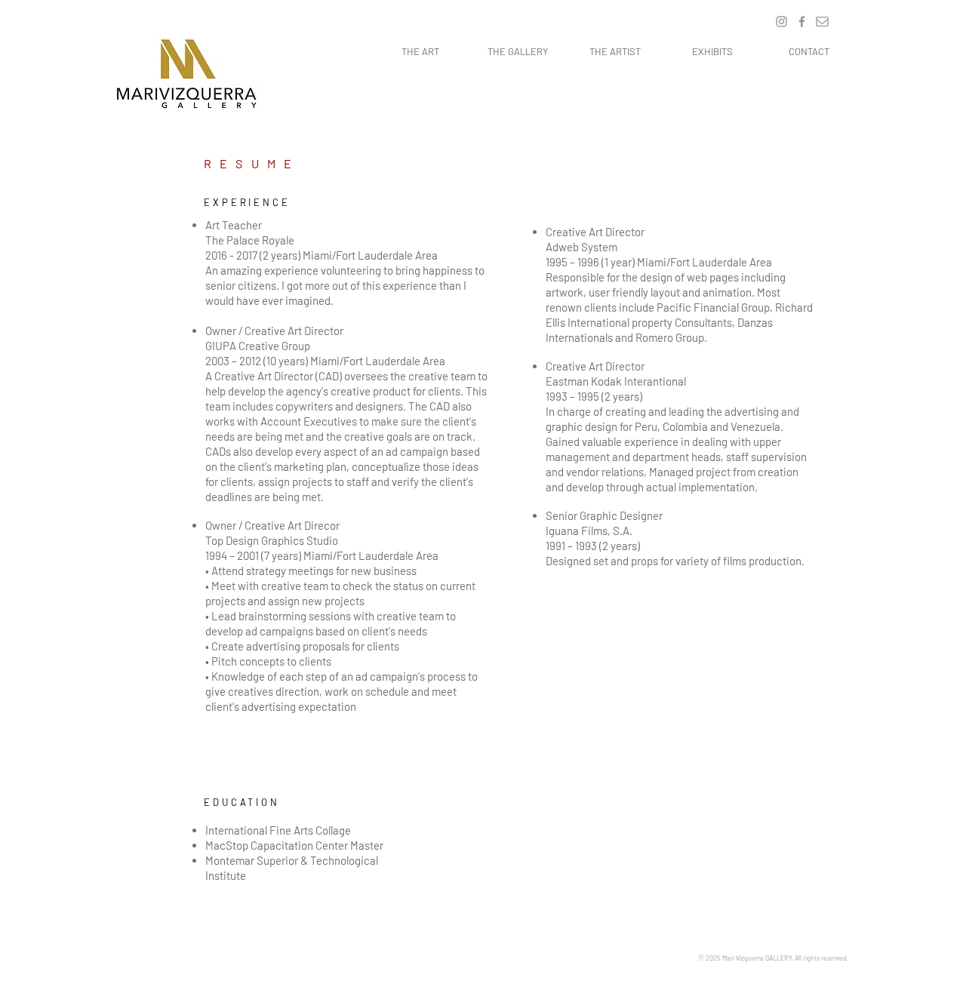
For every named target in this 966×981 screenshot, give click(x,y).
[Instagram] (781, 21)
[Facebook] (802, 21)
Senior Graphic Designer (604, 515)
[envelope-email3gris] (822, 21)
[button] (517, 51)
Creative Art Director (595, 231)
